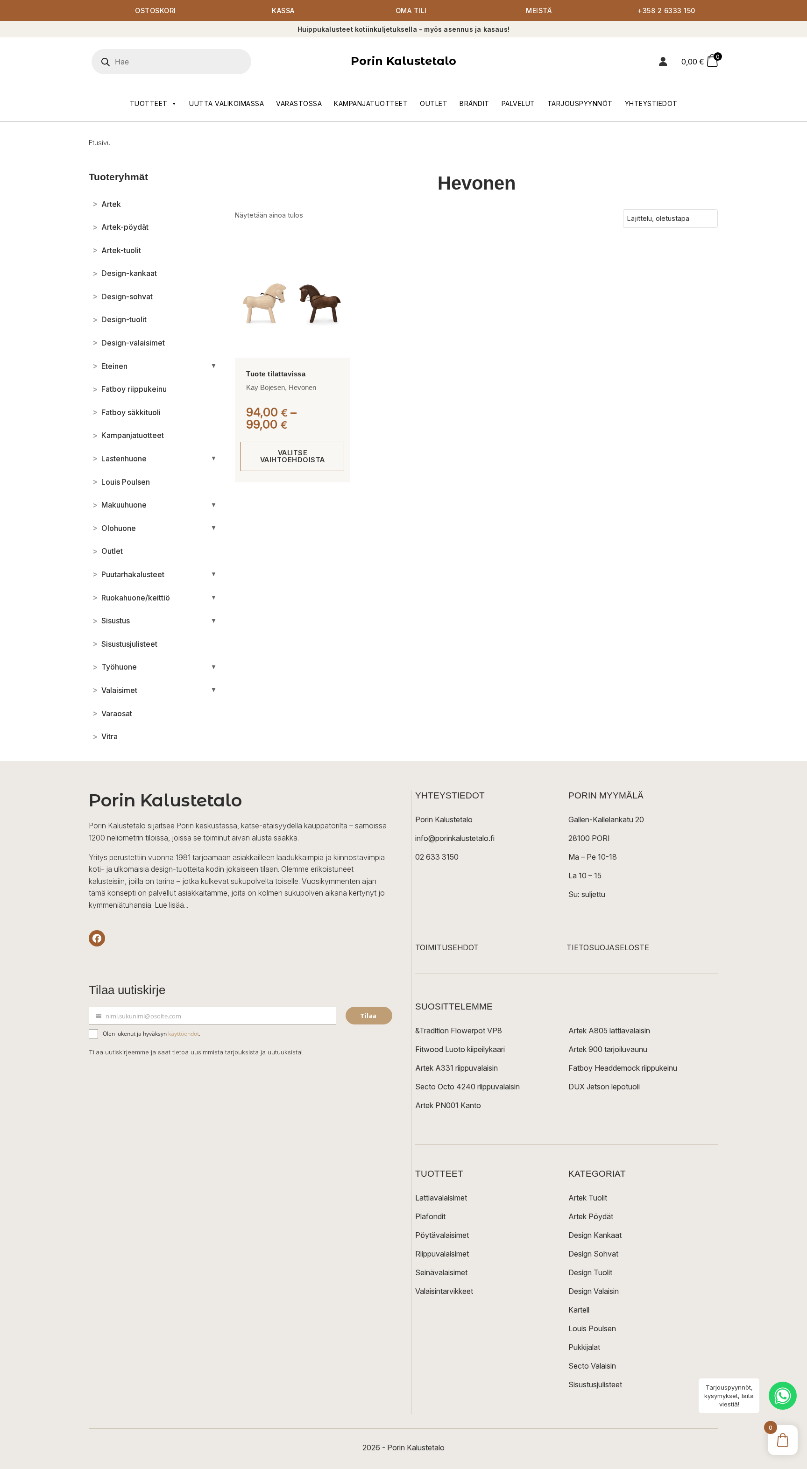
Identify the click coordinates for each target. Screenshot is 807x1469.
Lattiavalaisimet (441, 1197)
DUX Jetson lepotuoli (604, 1086)
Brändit (474, 103)
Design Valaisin (593, 1291)
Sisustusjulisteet (595, 1384)
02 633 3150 (437, 857)
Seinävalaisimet (441, 1272)
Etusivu (100, 143)
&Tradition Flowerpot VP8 (458, 1030)
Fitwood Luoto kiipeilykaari (460, 1049)
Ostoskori (155, 10)
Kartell (578, 1309)
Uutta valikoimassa (226, 103)
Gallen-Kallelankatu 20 (606, 819)
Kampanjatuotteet (371, 103)
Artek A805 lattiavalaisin (609, 1030)
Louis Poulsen (592, 1328)
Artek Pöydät (590, 1216)
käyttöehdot (183, 1034)
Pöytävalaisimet (442, 1235)
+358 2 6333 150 (666, 10)
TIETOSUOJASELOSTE (607, 947)
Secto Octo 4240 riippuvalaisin (467, 1086)
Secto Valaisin (592, 1365)
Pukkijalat (584, 1347)
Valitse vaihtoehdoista (292, 456)
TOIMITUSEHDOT (447, 947)
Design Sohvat (593, 1253)
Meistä (539, 10)
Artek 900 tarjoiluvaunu (607, 1049)
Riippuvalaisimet (442, 1253)
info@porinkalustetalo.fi (455, 838)
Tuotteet (149, 103)
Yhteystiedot (651, 103)
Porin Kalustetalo (403, 61)
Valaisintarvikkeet (444, 1291)
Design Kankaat (595, 1235)
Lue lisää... (171, 905)
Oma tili (411, 10)
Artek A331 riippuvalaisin (456, 1068)
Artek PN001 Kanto (448, 1105)
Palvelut (518, 103)
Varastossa (299, 103)
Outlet (433, 103)
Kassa (283, 10)
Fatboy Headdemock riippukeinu (622, 1068)
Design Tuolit (590, 1272)
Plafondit (430, 1216)
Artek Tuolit (587, 1197)
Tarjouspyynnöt (580, 103)
